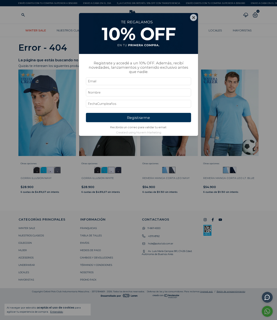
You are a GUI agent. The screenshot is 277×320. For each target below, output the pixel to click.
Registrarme (138, 117)
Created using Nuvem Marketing (138, 132)
